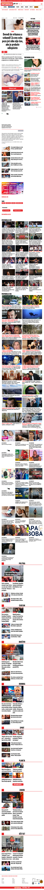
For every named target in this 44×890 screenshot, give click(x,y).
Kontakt (23, 880)
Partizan (3, 734)
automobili (32, 9)
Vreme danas (20, 9)
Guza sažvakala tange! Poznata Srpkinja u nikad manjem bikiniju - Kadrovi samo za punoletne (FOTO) (17, 868)
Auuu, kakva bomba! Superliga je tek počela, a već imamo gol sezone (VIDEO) (17, 749)
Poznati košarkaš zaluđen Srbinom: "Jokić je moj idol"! (16, 754)
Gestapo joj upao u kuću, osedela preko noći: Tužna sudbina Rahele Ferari (17, 827)
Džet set (31, 7)
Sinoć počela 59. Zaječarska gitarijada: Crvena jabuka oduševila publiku (7, 812)
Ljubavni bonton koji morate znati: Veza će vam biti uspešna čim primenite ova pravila (17, 153)
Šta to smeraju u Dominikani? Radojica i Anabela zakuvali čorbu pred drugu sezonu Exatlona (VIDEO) (6, 618)
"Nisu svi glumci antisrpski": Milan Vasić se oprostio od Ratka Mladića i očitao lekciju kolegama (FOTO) (17, 822)
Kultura (12, 796)
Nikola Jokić (38, 9)
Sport (13, 878)
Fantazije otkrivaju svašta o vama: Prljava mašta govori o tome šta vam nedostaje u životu (17, 158)
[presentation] (1, 7)
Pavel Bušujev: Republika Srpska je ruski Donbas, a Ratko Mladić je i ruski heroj (18, 586)
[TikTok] (41, 879)
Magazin (26, 7)
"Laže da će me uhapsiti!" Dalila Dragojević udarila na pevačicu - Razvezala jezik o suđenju (18, 856)
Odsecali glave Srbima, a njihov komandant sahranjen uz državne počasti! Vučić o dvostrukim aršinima (17, 599)
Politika (12, 570)
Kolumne (14, 581)
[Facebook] (32, 879)
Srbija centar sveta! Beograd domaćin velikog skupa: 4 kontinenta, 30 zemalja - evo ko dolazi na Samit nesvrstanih (12, 574)
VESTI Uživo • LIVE (26, 887)
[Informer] (19, 4)
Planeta (17, 7)
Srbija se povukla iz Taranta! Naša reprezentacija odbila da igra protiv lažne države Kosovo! (17, 175)
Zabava (22, 7)
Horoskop (27, 9)
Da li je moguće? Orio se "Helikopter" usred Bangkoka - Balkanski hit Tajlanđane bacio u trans (7, 856)
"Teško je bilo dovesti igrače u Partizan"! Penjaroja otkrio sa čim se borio (17, 743)
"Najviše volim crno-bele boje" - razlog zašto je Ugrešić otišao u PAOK (7, 738)
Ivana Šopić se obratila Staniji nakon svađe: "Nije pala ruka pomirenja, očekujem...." (16, 862)
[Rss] (39, 879)
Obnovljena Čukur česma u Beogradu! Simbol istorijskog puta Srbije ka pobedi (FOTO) (18, 664)
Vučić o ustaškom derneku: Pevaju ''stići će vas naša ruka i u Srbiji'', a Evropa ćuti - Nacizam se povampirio (33, 47)
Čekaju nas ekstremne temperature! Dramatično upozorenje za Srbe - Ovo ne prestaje (13, 652)
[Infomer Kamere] (15, 4)
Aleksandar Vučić (13, 9)
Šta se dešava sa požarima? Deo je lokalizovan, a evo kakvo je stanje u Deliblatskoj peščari (17, 678)
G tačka (13, 203)
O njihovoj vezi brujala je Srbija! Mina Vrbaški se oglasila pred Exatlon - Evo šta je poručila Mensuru (16, 625)
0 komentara (7, 210)
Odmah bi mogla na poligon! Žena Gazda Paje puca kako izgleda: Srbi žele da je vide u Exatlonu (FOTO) (18, 618)
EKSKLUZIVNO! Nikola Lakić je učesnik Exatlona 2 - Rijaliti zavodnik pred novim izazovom (16, 636)
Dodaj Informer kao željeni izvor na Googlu (13, 54)
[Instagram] (36, 879)
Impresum (23, 881)
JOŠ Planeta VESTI (17, 784)
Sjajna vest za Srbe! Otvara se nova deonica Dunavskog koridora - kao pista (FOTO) (17, 672)
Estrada (3, 851)
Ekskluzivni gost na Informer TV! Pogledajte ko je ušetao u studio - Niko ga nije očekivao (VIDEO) (7, 665)
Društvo (12, 648)
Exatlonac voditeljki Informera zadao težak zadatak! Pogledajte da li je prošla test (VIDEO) (17, 630)
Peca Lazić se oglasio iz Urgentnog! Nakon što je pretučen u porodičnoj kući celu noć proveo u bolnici (12, 844)
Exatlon (3, 612)
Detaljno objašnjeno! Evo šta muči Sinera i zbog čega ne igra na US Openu (17, 170)
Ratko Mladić (5, 9)
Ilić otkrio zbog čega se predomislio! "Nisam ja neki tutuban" (17, 738)
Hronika (5, 7)
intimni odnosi (19, 203)
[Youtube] (37, 879)
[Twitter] (34, 879)
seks (17, 67)
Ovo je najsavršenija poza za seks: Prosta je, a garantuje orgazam (17, 148)
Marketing (23, 878)
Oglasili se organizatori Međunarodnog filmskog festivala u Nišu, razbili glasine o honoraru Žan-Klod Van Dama (12, 800)
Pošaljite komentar (17, 210)
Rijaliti (12, 840)
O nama (23, 879)
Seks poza (8, 203)
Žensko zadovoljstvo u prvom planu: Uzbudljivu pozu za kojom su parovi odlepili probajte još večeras (17, 164)
